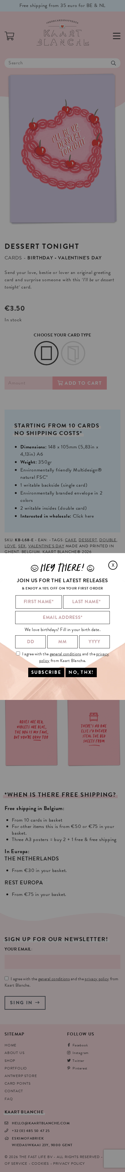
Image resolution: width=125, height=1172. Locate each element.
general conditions (65, 654)
